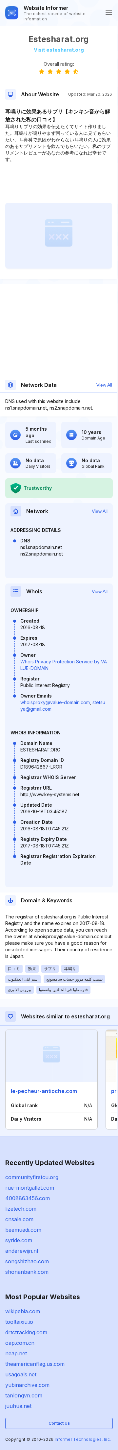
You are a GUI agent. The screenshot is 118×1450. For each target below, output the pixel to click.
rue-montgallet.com (29, 1187)
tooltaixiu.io (19, 1322)
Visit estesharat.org (59, 50)
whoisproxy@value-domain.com (55, 702)
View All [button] (104, 385)
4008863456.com (27, 1198)
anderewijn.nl (21, 1251)
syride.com (18, 1240)
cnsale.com (19, 1219)
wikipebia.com (22, 1311)
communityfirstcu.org (31, 1177)
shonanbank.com (27, 1272)
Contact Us (59, 1423)
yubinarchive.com (27, 1385)
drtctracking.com (26, 1332)
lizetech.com (20, 1208)
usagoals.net (20, 1374)
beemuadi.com (23, 1229)
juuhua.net (18, 1406)
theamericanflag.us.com (35, 1364)
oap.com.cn (19, 1343)
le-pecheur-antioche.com (44, 1091)
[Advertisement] (58, 182)
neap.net (16, 1353)
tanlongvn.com (23, 1395)
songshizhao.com (27, 1261)
